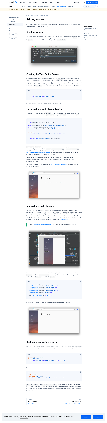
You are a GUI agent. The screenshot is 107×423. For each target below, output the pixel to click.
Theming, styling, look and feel (15, 27)
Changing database (13, 30)
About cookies (24, 418)
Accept (98, 417)
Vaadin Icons (64, 219)
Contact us (76, 2)
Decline (86, 417)
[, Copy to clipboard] (80, 90)
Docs (29, 2)
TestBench (40, 6)
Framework (22, 6)
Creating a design (88, 26)
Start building (92, 2)
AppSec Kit (70, 6)
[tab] (29, 91)
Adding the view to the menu (90, 35)
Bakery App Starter (61, 6)
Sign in (83, 2)
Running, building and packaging (14, 18)
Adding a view (12, 24)
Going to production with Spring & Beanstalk (14, 34)
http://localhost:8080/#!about (59, 164)
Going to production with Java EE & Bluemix (14, 38)
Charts (34, 6)
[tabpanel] (54, 96)
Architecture (12, 21)
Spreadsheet (47, 6)
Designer (29, 6)
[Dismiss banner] (97, 9)
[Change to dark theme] (97, 6)
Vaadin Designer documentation (42, 224)
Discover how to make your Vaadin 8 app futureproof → (47, 9)
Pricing (58, 2)
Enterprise (52, 2)
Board (53, 6)
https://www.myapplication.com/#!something (38, 152)
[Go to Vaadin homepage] (13, 2)
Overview (11, 15)
